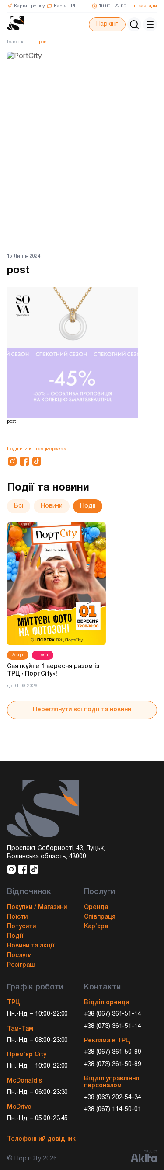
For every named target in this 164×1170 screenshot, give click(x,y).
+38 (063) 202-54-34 (113, 1097)
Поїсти (17, 917)
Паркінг (107, 24)
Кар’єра (96, 927)
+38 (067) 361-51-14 (113, 1014)
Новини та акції (30, 946)
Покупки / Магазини (37, 907)
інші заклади (142, 6)
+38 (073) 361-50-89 (113, 1064)
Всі (18, 506)
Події (87, 506)
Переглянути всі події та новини (82, 710)
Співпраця (99, 917)
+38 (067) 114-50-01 (113, 1109)
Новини (52, 506)
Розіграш (21, 965)
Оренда (96, 907)
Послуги (19, 955)
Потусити (21, 927)
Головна (15, 42)
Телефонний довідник (41, 1139)
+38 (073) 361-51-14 (113, 1026)
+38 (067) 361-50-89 (113, 1052)
